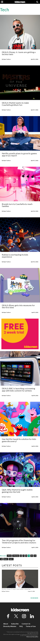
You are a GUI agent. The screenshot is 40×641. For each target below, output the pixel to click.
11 (35, 555)
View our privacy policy (32, 636)
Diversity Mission (9, 626)
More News (34, 598)
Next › (6, 559)
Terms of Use (31, 626)
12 (1, 559)
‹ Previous (16, 555)
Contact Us (26, 624)
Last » (11, 559)
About (5, 624)
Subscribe (15, 624)
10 (31, 555)
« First (9, 555)
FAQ (21, 626)
